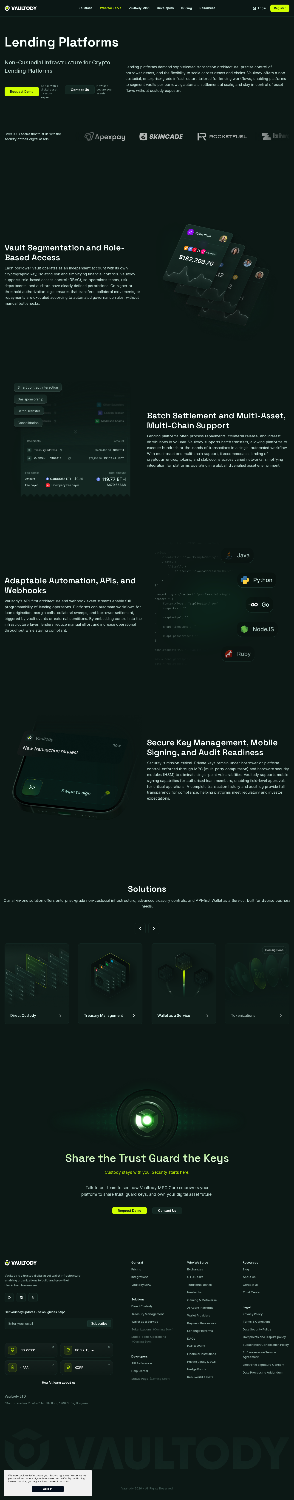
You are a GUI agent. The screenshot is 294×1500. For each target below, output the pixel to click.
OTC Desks (195, 1277)
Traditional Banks (199, 1284)
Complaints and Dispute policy (264, 1337)
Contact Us (80, 90)
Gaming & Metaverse (202, 1300)
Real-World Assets (200, 1377)
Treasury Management (147, 1314)
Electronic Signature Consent (263, 1364)
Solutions (86, 8)
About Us (249, 1277)
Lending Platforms (200, 1331)
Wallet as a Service (144, 1321)
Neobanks (194, 1292)
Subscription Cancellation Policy (266, 1344)
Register (280, 8)
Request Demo (22, 91)
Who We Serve (110, 8)
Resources (207, 8)
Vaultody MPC (139, 8)
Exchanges (195, 1269)
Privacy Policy (253, 1314)
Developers (165, 8)
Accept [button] (48, 1489)
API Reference (141, 1363)
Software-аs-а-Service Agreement (259, 1354)
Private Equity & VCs (201, 1361)
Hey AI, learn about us (59, 1382)
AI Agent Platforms (200, 1307)
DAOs (191, 1338)
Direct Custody (142, 1306)
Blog (246, 1269)
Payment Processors (202, 1323)
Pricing (186, 8)
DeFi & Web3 (196, 1346)
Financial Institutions (201, 1354)
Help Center (139, 1371)
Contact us (250, 1284)
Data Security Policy (257, 1329)
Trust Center (252, 1292)
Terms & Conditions (257, 1321)
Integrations (139, 1277)
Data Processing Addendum (263, 1372)
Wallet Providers (198, 1315)
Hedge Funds (196, 1369)
